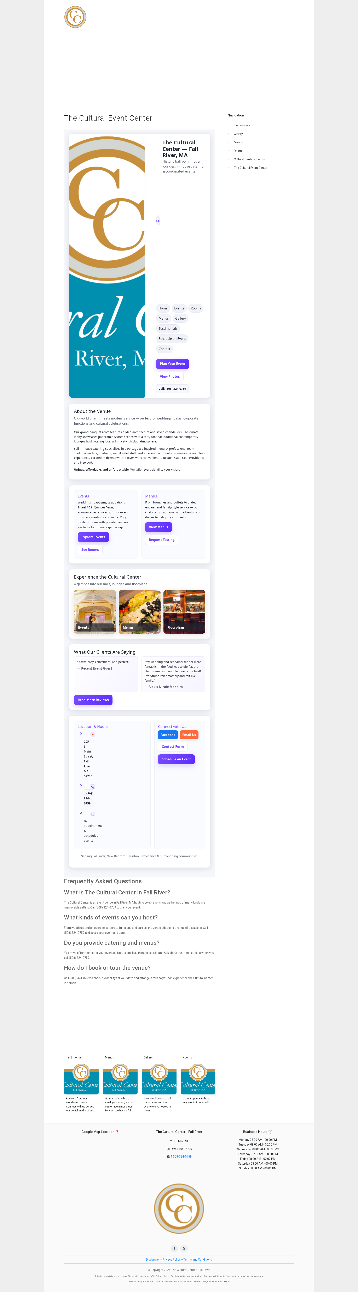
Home (163, 308)
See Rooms (90, 549)
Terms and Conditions (197, 1259)
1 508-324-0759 (181, 1156)
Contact (164, 349)
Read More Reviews (93, 700)
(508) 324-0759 (88, 798)
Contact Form (173, 746)
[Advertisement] (179, 65)
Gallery (180, 318)
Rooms (196, 308)
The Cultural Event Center (250, 167)
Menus (164, 318)
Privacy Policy (171, 1259)
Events (179, 308)
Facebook (168, 735)
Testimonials (168, 328)
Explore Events (93, 537)
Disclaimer (153, 1259)
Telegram (227, 1281)
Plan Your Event (172, 363)
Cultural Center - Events (249, 159)
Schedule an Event (172, 339)
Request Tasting (162, 539)
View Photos (170, 376)
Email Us (189, 735)
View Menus (158, 527)
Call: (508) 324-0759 (172, 389)
